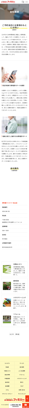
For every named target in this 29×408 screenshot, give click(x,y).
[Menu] (26, 2)
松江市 (12, 334)
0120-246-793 (6, 211)
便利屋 (17, 334)
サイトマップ (21, 394)
